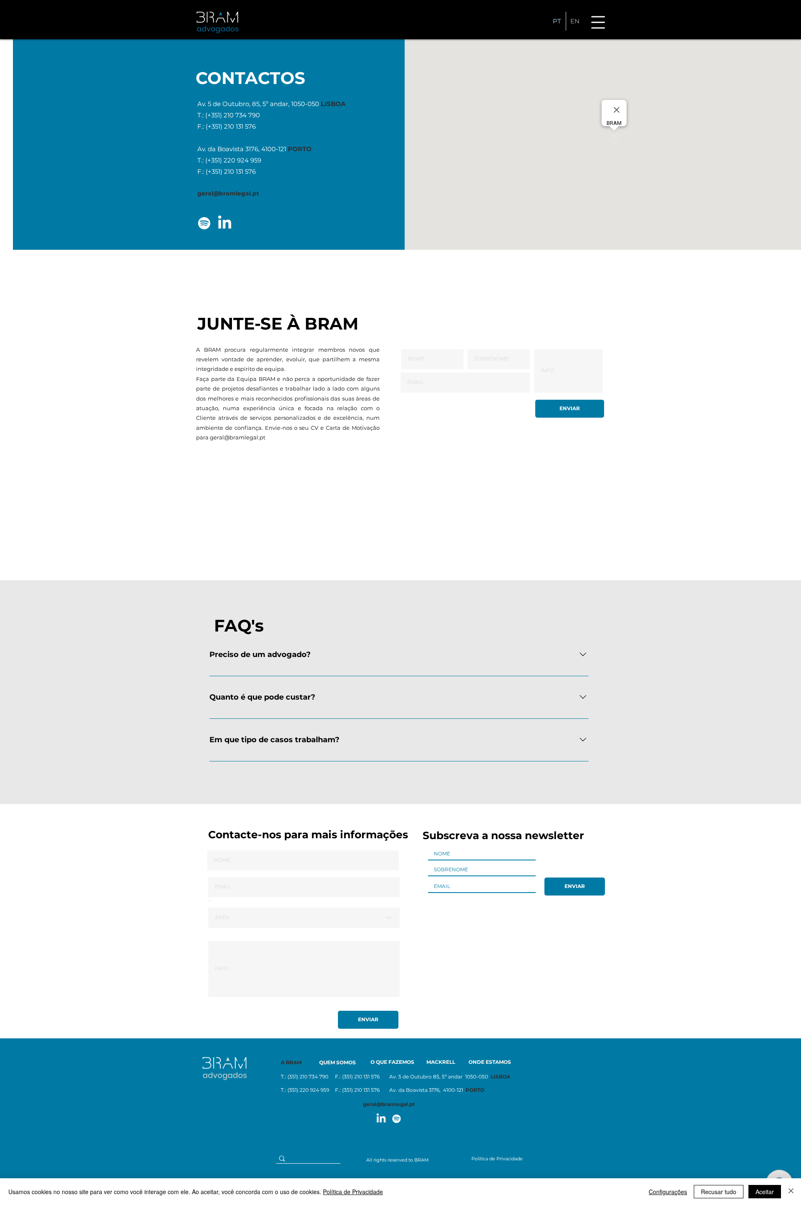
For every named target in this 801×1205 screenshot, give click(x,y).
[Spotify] (204, 223)
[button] (598, 22)
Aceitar (765, 1191)
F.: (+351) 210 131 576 (226, 126)
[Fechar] (791, 1191)
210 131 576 (240, 171)
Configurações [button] (668, 1191)
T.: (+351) (210, 160)
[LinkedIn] (225, 223)
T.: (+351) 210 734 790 (228, 115)
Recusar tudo (718, 1191)
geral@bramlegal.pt (237, 437)
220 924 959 (242, 160)
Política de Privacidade (353, 1191)
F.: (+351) (210, 171)
